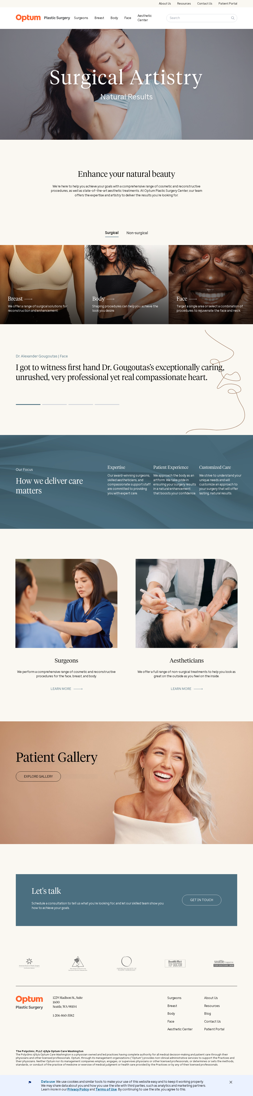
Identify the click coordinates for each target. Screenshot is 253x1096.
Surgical (112, 233)
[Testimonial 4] (107, 404)
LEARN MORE (61, 689)
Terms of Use (106, 1089)
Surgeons (81, 18)
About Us (165, 3)
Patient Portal (228, 3)
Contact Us (204, 3)
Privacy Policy (78, 1089)
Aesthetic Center (180, 1029)
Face (127, 18)
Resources (184, 3)
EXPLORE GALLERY (38, 776)
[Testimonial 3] (80, 404)
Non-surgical (137, 233)
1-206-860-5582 (63, 1015)
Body (114, 18)
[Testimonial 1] (28, 404)
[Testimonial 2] (54, 404)
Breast (99, 18)
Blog (207, 1013)
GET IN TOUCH (201, 900)
